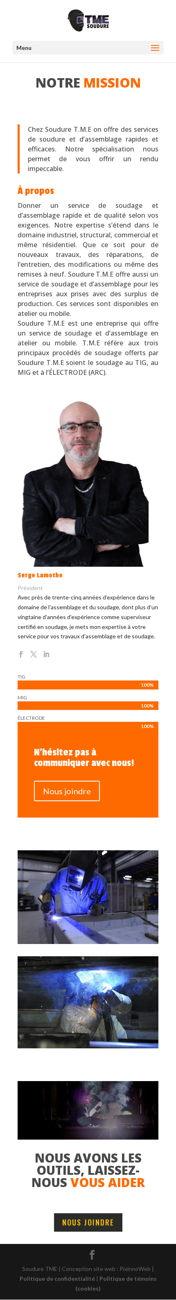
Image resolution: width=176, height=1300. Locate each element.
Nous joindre (67, 791)
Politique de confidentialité (57, 1278)
